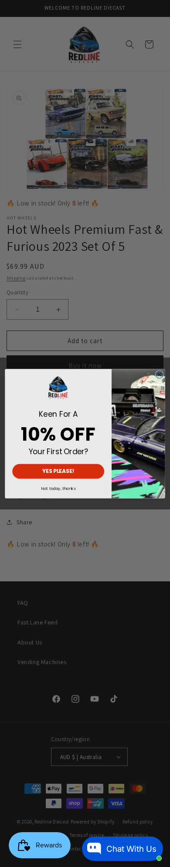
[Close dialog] (159, 374)
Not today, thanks (58, 488)
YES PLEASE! (58, 471)
